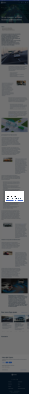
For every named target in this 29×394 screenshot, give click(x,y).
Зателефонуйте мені (14, 200)
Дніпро (15, 196)
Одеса (8, 196)
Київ (11, 196)
